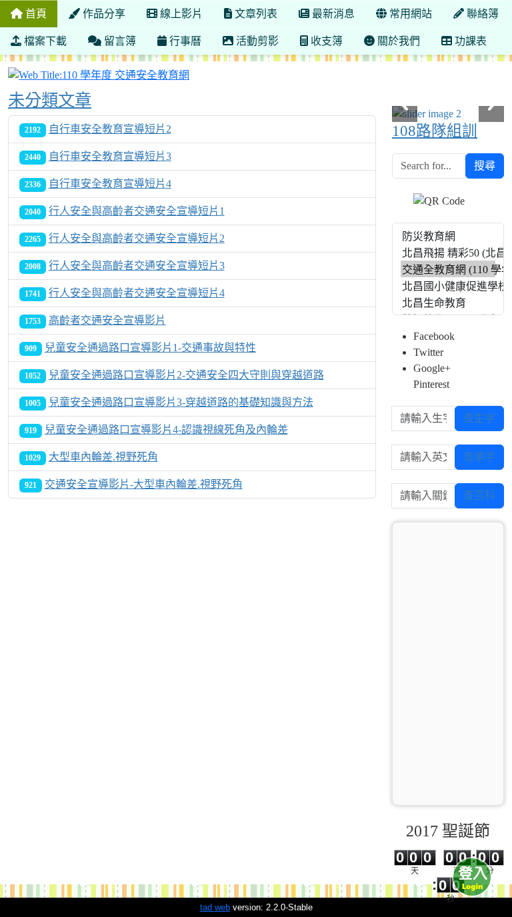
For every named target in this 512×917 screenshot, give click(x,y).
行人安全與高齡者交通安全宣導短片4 (137, 293)
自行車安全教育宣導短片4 (110, 183)
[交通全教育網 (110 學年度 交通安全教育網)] (448, 269)
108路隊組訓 (434, 131)
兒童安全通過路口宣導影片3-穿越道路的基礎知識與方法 (181, 402)
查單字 (479, 456)
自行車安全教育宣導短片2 (110, 129)
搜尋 (484, 165)
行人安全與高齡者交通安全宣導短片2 (137, 238)
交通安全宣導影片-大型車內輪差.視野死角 (144, 484)
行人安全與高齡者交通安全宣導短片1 (137, 211)
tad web (215, 907)
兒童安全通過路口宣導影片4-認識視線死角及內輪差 (166, 429)
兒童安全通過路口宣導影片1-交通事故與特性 (150, 347)
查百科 (479, 495)
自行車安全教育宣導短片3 (110, 156)
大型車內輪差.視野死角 (103, 456)
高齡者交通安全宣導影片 (107, 320)
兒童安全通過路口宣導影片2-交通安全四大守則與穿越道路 (186, 375)
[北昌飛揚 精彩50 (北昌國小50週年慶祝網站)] (448, 252)
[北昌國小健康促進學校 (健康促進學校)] (448, 285)
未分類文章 (49, 100)
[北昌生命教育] (448, 302)
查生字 (479, 418)
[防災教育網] (448, 235)
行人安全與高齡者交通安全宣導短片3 (137, 265)
